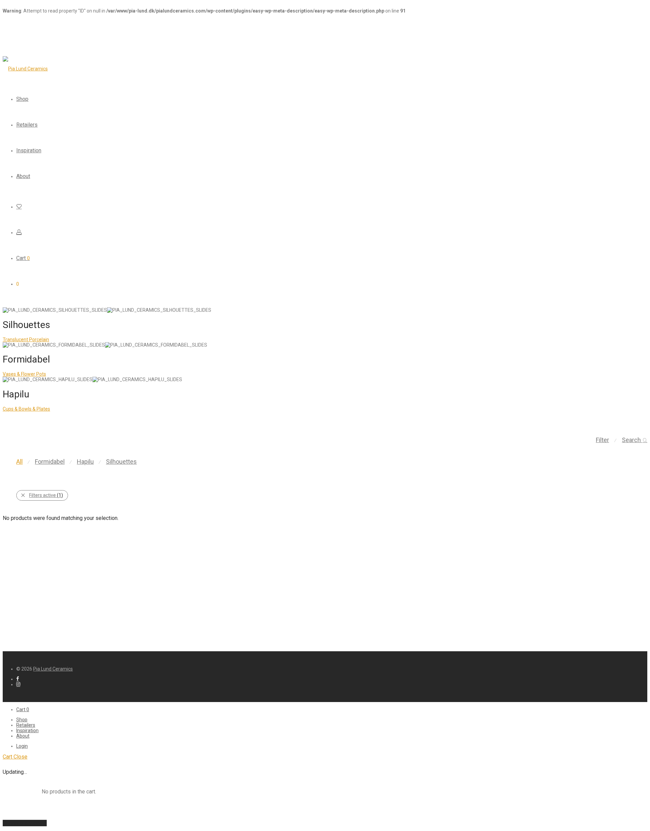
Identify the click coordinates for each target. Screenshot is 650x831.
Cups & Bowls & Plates (26, 409)
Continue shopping (25, 823)
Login (22, 746)
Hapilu (85, 461)
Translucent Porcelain (26, 339)
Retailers (27, 125)
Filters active (46, 495)
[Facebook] (17, 679)
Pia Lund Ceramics (53, 669)
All (19, 461)
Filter (602, 439)
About (23, 176)
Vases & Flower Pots (24, 374)
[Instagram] (18, 684)
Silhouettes (121, 461)
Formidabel (50, 461)
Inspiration (28, 150)
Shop (22, 99)
